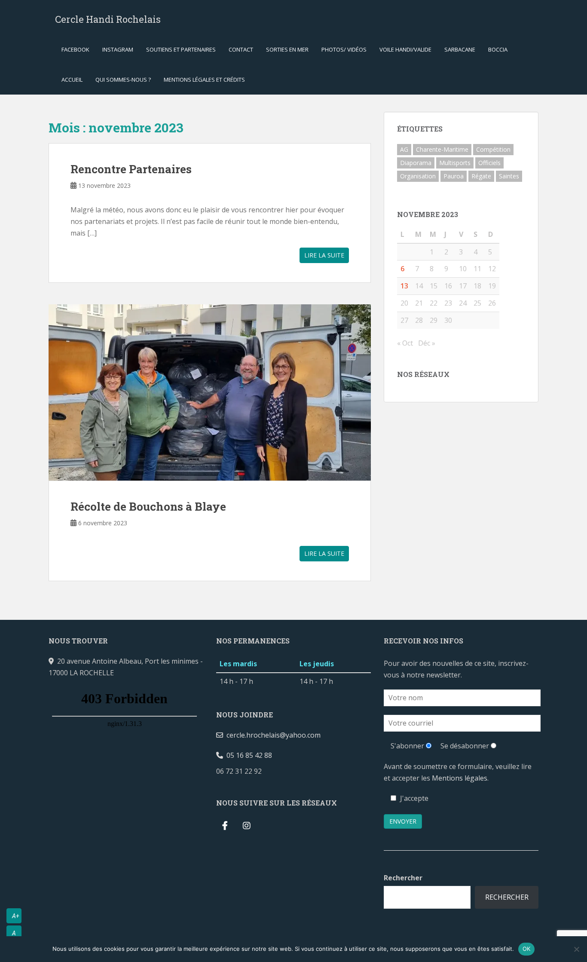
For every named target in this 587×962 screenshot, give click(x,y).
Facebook (75, 49)
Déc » (426, 343)
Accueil (72, 79)
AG (404, 149)
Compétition (493, 149)
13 (404, 286)
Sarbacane (459, 49)
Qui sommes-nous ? (123, 79)
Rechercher (403, 877)
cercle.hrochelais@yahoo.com (272, 735)
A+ (15, 916)
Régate (481, 176)
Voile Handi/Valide (405, 49)
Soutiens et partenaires (181, 49)
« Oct (405, 343)
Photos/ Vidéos (344, 49)
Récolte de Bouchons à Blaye (148, 506)
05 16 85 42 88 (247, 755)
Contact (241, 49)
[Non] (576, 949)
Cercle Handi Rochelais (108, 19)
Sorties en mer (287, 49)
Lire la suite (324, 255)
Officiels (489, 163)
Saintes (509, 176)
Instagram (117, 49)
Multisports (455, 163)
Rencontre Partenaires (131, 169)
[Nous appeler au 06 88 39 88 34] (268, 771)
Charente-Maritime (442, 149)
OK (527, 948)
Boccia (498, 49)
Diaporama (415, 163)
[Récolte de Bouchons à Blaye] (210, 392)
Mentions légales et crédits (204, 79)
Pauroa (453, 176)
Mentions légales (459, 778)
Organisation (418, 176)
